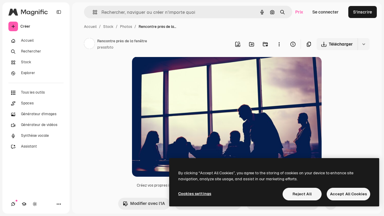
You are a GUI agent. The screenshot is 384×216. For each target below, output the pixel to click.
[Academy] (24, 204)
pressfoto (105, 47)
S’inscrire (362, 12)
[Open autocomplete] (92, 12)
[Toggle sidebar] (59, 12)
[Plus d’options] (279, 44)
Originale (171, 68)
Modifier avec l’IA (147, 203)
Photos (126, 26)
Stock (108, 26)
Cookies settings (194, 193)
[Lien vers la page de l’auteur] (89, 44)
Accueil (90, 26)
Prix (299, 12)
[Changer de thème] (35, 204)
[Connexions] (13, 204)
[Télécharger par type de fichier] (364, 44)
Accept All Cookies (348, 193)
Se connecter (325, 12)
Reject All (302, 193)
